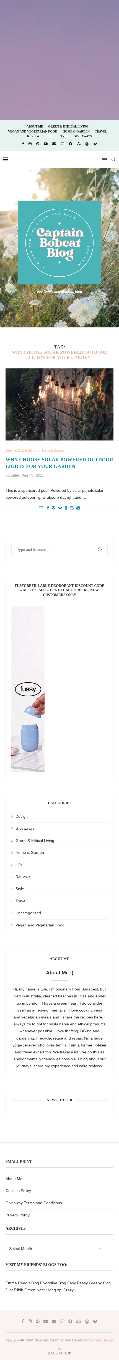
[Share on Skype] (72, 508)
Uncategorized (28, 913)
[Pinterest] (37, 144)
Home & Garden (76, 131)
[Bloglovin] (62, 144)
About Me (35, 126)
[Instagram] (30, 144)
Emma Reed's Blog (22, 1283)
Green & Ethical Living (68, 126)
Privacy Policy (18, 1215)
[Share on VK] (60, 508)
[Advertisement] (59, 59)
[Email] (54, 144)
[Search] (113, 160)
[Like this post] (41, 508)
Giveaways (83, 136)
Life (49, 136)
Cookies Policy (18, 1190)
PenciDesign (103, 1340)
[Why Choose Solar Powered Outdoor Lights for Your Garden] (59, 404)
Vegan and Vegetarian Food (32, 131)
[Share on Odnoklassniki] (66, 508)
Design (21, 816)
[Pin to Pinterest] (53, 508)
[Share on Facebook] (48, 508)
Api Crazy (65, 1290)
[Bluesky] (95, 144)
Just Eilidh (14, 1290)
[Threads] (87, 144)
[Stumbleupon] (79, 144)
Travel (101, 131)
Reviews (34, 136)
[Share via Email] (78, 508)
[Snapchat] (70, 144)
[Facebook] (23, 144)
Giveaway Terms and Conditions (34, 1203)
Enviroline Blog (53, 1283)
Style (63, 136)
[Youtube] (46, 144)
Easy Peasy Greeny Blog (89, 1283)
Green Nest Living (40, 1290)
